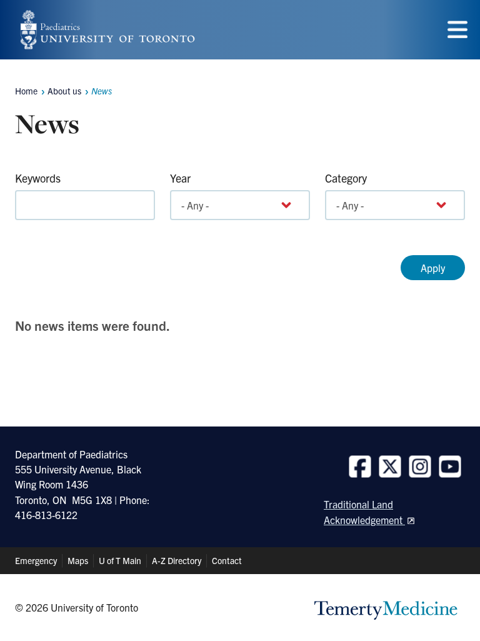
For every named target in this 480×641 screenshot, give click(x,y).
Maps (78, 560)
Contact (227, 560)
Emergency (36, 560)
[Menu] (458, 29)
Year (180, 178)
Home (26, 90)
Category (346, 178)
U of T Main (120, 560)
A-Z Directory (176, 560)
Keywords (38, 178)
